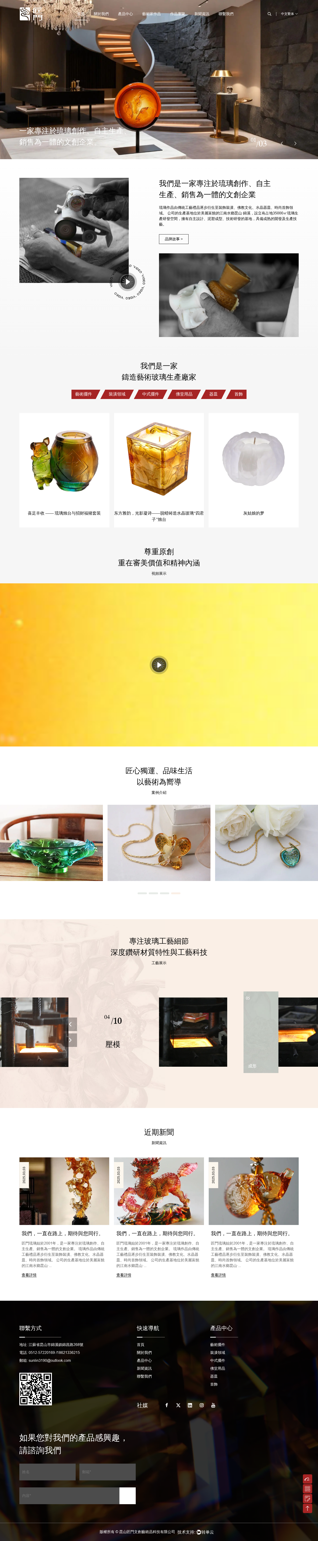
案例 (51, 836)
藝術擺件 (83, 394)
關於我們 (101, 14)
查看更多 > (51, 850)
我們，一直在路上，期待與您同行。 (157, 1233)
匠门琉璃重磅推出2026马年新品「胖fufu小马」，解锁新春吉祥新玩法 (63, 1234)
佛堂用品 (184, 394)
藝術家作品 (151, 14)
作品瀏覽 (177, 14)
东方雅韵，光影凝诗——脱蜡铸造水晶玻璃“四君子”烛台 (64, 458)
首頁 (81, 14)
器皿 (213, 394)
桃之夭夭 (254, 458)
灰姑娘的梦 (159, 458)
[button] (282, 143)
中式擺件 (150, 394)
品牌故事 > (174, 239)
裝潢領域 (117, 394)
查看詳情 (29, 1275)
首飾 (238, 394)
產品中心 (125, 14)
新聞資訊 (201, 14)
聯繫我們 (226, 14)
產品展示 (64, 476)
